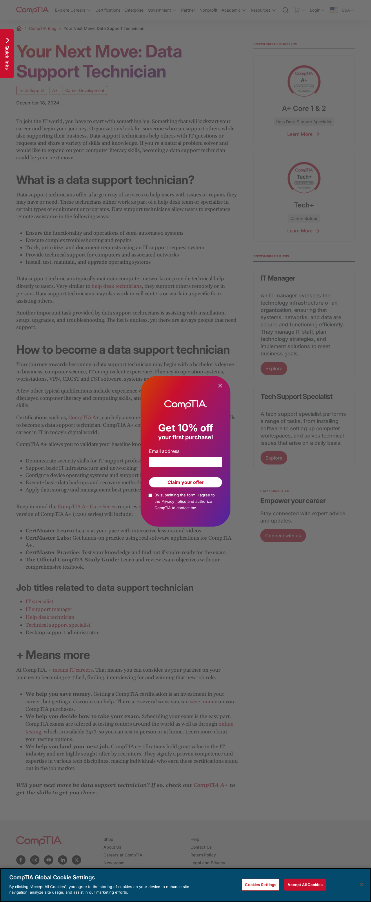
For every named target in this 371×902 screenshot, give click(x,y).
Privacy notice (174, 501)
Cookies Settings (260, 884)
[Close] (361, 884)
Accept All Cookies (305, 884)
